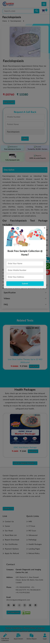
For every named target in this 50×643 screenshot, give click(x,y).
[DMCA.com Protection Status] (25, 612)
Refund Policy (34, 553)
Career (7, 526)
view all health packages (24, 463)
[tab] (25, 170)
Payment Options (12, 549)
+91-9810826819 (33, 590)
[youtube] (25, 605)
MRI (30, 521)
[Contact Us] (47, 260)
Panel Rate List (11, 535)
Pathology (33, 540)
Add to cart (9, 102)
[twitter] (14, 605)
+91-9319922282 (23, 592)
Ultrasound (33, 535)
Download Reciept (38, 631)
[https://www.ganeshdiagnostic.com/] (11, 4)
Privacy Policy (29, 628)
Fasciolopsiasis (15, 21)
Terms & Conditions (13, 628)
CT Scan (32, 526)
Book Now (36, 363)
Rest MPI (26, 359)
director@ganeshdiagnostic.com (18, 600)
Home (4, 21)
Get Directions (13, 612)
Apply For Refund (12, 553)
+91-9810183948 (23, 587)
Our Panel (9, 531)
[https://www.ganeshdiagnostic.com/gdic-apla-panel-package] (27, 429)
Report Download (12, 540)
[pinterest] (30, 605)
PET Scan (32, 531)
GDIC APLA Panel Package (27, 447)
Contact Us (8, 508)
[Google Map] (47, 273)
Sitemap (25, 631)
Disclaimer (15, 631)
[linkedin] (35, 605)
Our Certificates (11, 544)
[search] (36, 11)
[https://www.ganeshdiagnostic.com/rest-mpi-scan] (26, 341)
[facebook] (8, 605)
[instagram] (19, 605)
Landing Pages (34, 549)
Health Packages (35, 544)
